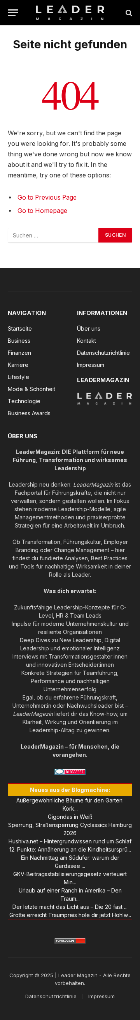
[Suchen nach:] (53, 235)
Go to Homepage (42, 210)
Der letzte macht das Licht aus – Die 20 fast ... (70, 906)
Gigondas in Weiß (70, 816)
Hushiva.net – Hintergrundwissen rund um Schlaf (70, 841)
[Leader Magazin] (69, 12)
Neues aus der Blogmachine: (70, 789)
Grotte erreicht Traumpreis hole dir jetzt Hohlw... (70, 915)
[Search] (128, 12)
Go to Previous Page (47, 197)
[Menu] (13, 12)
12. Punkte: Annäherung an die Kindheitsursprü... (70, 849)
